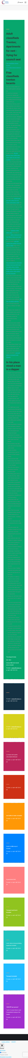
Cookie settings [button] (6, 1042)
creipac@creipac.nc (16, 668)
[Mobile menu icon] (25, 2)
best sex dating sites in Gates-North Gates (13, 267)
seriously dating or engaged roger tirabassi (13, 355)
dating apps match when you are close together (13, 157)
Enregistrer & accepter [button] (5, 1057)
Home (12, 155)
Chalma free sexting (11, 243)
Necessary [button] (2, 1050)
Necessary (3, 1052)
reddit (17, 202)
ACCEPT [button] (14, 1042)
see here (16, 241)
